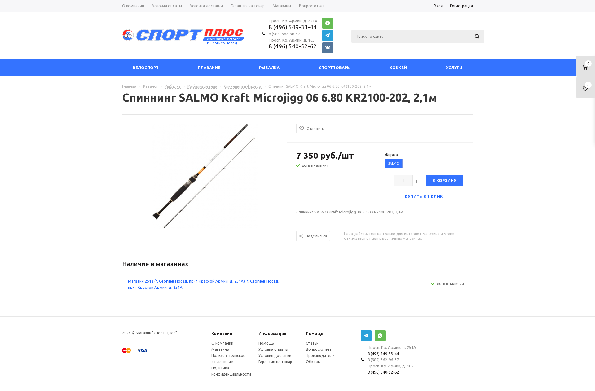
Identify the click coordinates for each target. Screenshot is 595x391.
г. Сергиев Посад (222, 43)
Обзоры (313, 362)
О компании (222, 343)
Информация (272, 333)
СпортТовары (335, 67)
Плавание (209, 67)
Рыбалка (269, 67)
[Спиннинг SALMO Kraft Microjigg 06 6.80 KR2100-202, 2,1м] (205, 176)
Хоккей (398, 67)
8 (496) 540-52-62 (293, 46)
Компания (221, 333)
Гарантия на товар (275, 362)
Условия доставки (274, 356)
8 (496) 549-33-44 (293, 27)
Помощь (315, 333)
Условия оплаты (273, 349)
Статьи (312, 343)
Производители (320, 356)
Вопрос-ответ (319, 349)
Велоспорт (146, 67)
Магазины (220, 349)
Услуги (454, 67)
